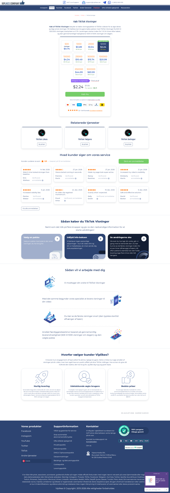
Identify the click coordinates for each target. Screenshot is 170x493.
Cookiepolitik (59, 464)
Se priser (42, 144)
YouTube (59, 8)
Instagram (44, 8)
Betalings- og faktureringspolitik (66, 460)
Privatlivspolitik (60, 445)
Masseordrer (125, 8)
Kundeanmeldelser (96, 110)
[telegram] (105, 2)
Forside (77, 15)
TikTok (51, 8)
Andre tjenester (29, 455)
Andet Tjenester (85, 8)
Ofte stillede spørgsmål (110, 8)
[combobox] (36, 461)
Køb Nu (85, 94)
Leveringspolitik (60, 468)
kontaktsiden (91, 442)
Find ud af (95, 81)
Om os (88, 446)
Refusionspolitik (60, 449)
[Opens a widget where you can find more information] (156, 481)
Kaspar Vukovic (142, 413)
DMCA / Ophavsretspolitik (64, 453)
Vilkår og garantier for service (65, 431)
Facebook (67, 8)
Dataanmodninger (61, 457)
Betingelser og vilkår (94, 100)
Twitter (75, 8)
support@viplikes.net (93, 2)
